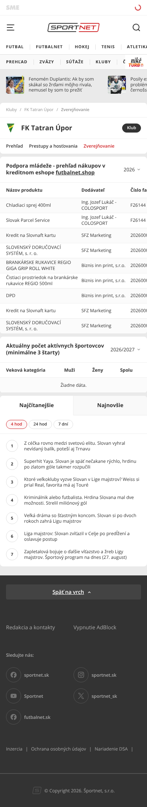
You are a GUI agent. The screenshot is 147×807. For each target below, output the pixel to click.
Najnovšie (110, 405)
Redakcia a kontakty (30, 627)
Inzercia (14, 749)
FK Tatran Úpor (39, 110)
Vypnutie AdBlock (95, 627)
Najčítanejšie (36, 405)
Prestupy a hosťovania (53, 146)
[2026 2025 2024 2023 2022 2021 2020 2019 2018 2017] (132, 169)
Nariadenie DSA (111, 749)
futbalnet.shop (75, 172)
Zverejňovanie (99, 146)
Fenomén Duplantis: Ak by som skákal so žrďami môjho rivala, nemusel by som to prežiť (61, 84)
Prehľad (14, 146)
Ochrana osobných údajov (58, 749)
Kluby (11, 110)
